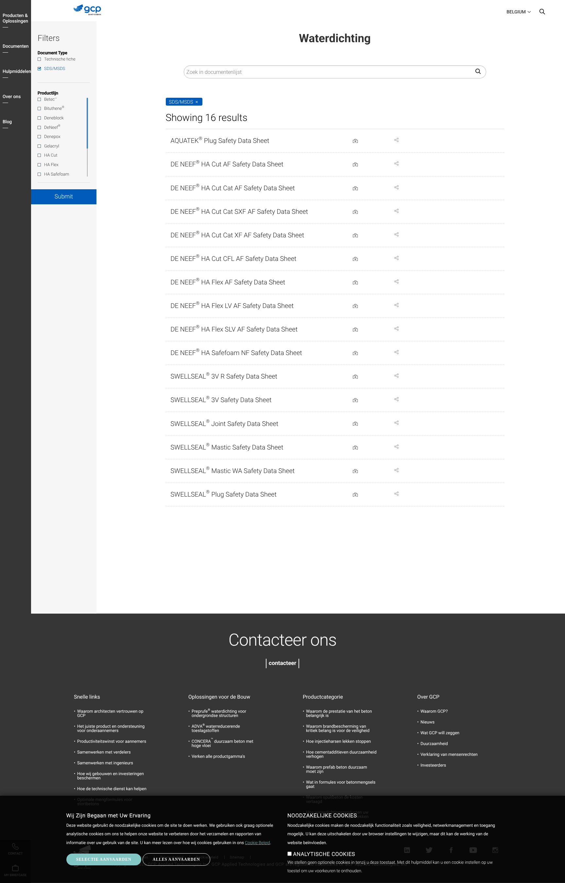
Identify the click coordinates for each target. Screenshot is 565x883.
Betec (50, 99)
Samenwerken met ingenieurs (105, 763)
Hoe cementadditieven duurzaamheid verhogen (341, 754)
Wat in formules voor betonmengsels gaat (340, 784)
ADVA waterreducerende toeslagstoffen (216, 728)
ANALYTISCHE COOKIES (324, 854)
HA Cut (50, 155)
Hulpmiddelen (17, 71)
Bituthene (54, 108)
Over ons (12, 96)
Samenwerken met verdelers (104, 752)
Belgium (516, 12)
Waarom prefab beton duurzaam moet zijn (336, 769)
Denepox (52, 136)
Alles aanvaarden (176, 859)
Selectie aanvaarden (103, 859)
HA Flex (51, 164)
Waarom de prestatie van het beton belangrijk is (339, 713)
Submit (64, 196)
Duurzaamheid (434, 744)
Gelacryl (51, 146)
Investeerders (433, 765)
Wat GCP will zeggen (439, 733)
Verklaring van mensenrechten (449, 755)
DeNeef (52, 127)
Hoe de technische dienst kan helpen (111, 789)
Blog (7, 122)
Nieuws (427, 722)
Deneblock (54, 118)
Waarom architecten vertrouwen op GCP (110, 713)
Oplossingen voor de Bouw (219, 697)
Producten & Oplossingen (15, 18)
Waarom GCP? (434, 711)
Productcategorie (323, 697)
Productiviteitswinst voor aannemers (111, 741)
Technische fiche (60, 59)
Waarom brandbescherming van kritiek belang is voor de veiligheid (337, 728)
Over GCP (428, 697)
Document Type (52, 53)
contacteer (282, 663)
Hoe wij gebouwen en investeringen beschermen (110, 776)
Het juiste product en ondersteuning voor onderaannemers (111, 728)
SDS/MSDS (54, 68)
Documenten (16, 46)
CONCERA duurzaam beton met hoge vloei (222, 743)
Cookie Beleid (257, 843)
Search (542, 13)
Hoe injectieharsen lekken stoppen (338, 741)
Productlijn (48, 93)
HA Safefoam (56, 174)
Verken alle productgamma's (218, 757)
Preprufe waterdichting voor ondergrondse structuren (219, 713)
